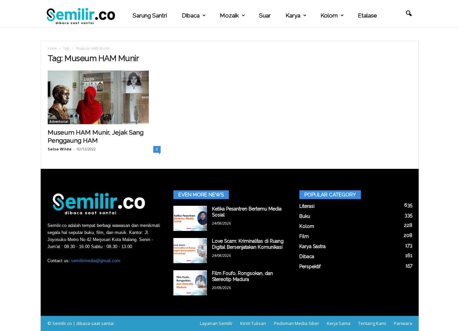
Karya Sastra (312, 246)
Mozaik (229, 15)
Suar (265, 15)
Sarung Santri (150, 15)
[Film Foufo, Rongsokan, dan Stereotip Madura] (190, 282)
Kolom (329, 15)
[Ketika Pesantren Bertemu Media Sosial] (190, 218)
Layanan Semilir (216, 323)
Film (304, 236)
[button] (408, 13)
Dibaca (191, 15)
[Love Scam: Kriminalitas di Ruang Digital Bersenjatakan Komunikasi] (190, 250)
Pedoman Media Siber (296, 323)
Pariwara (403, 323)
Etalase (367, 15)
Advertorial (58, 121)
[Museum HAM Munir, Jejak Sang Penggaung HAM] (104, 97)
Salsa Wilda (60, 148)
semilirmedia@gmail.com (95, 260)
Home (52, 48)
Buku (304, 216)
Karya (293, 15)
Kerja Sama (338, 323)
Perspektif (310, 266)
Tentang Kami (372, 323)
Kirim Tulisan (253, 323)
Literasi (307, 206)
